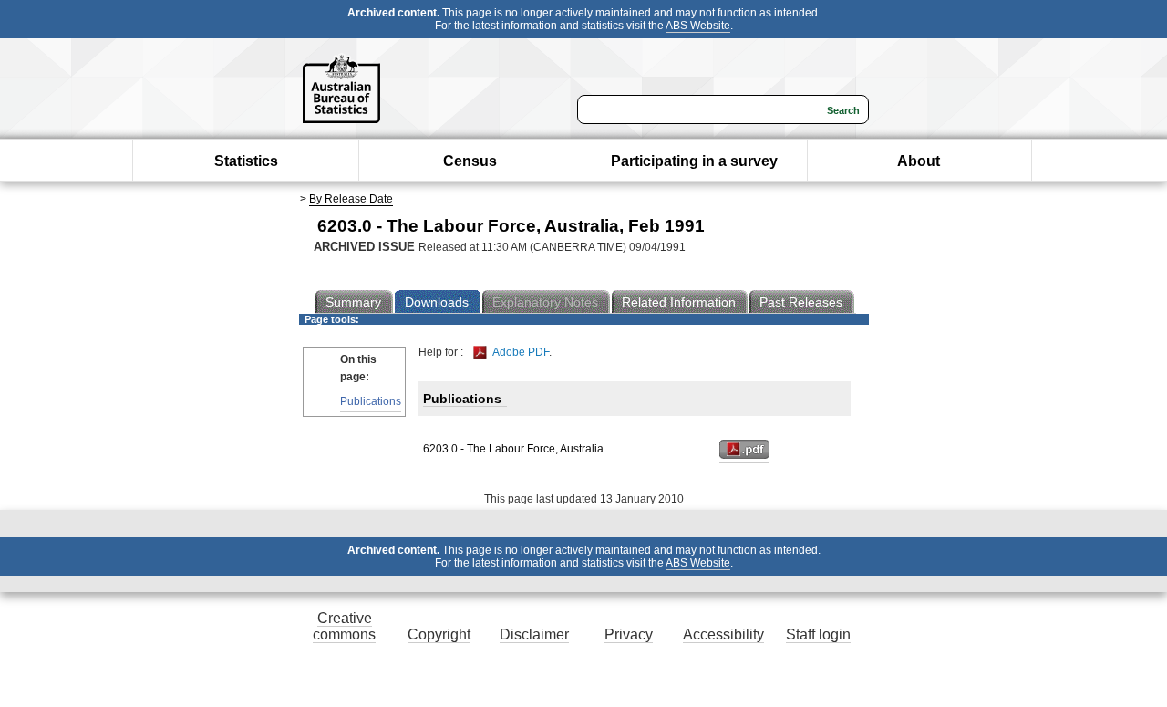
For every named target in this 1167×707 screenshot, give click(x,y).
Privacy (628, 634)
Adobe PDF (519, 352)
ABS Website (698, 25)
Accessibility (723, 634)
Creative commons (344, 626)
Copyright (439, 634)
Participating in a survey (694, 161)
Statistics (246, 161)
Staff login (818, 634)
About (918, 161)
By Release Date (351, 198)
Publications (370, 401)
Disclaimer (534, 634)
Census (470, 161)
